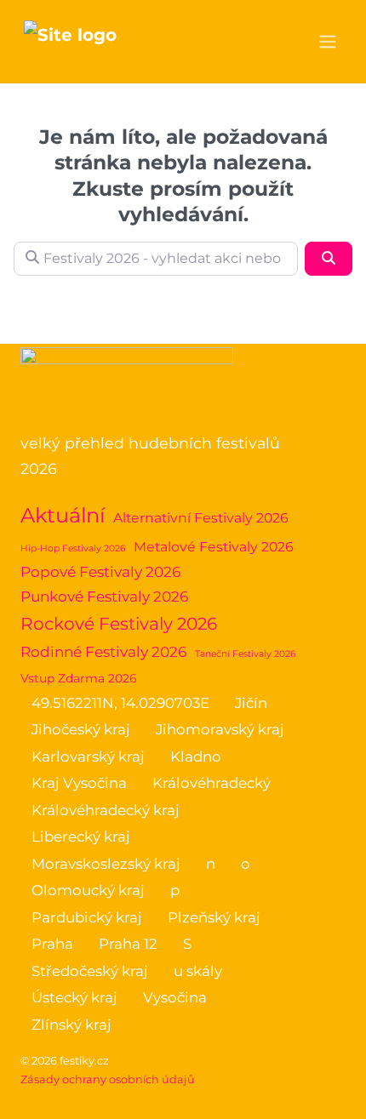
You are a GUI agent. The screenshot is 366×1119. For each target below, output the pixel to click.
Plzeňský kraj (214, 917)
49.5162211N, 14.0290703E (120, 702)
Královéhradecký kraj (105, 810)
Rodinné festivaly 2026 (103, 651)
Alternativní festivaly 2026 (201, 518)
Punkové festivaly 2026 (104, 596)
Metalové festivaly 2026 (214, 547)
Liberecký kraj (80, 836)
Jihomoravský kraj (220, 729)
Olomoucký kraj (88, 890)
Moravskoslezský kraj (105, 863)
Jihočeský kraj (80, 729)
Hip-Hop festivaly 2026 (72, 548)
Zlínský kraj (71, 1024)
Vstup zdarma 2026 (78, 678)
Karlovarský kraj (88, 756)
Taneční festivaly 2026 (245, 653)
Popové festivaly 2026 (100, 571)
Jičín (251, 702)
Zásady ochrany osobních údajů (107, 1079)
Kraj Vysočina (79, 782)
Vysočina (175, 997)
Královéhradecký (211, 782)
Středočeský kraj (89, 970)
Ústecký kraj (74, 997)
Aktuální (62, 515)
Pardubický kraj (86, 917)
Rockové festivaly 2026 (118, 623)
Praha (52, 943)
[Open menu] (327, 42)
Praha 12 (128, 943)
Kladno (195, 756)
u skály (198, 970)
